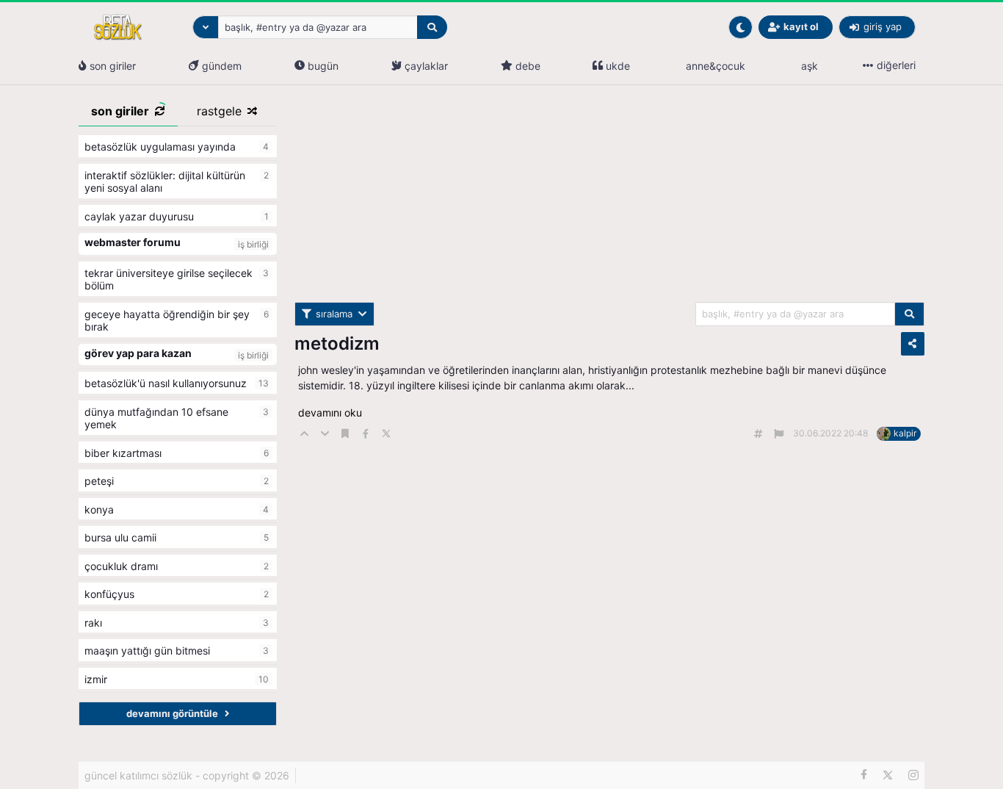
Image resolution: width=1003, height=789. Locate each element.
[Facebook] (864, 775)
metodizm (337, 343)
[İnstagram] (913, 775)
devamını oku (330, 412)
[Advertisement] (609, 199)
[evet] (909, 314)
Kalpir (905, 433)
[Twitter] (888, 775)
